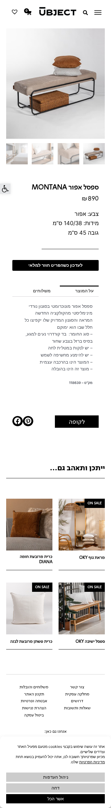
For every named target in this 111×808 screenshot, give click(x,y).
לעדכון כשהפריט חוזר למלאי (55, 265)
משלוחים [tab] (42, 290)
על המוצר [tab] (84, 290)
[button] (5, 188)
